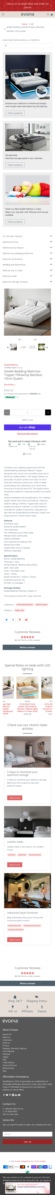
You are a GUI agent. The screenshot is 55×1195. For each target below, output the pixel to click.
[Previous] (20, 340)
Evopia (17, 1161)
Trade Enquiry (8, 1062)
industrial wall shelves (15, 929)
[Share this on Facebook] (13, 619)
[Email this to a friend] (26, 619)
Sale (4, 1071)
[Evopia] (27, 14)
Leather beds (15, 842)
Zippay (6, 1057)
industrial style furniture (32, 925)
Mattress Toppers (41, 604)
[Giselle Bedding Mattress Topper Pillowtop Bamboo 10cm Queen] (27, 312)
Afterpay (6, 1054)
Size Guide (9, 384)
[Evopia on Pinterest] (10, 1095)
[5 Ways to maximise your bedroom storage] (27, 751)
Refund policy (8, 1068)
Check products (15, 113)
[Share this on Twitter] (6, 619)
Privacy (6, 1045)
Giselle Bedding (11, 365)
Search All (7, 1034)
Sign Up (27, 1141)
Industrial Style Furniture (22, 912)
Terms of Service (10, 1065)
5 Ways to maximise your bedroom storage (22, 773)
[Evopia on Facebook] (4, 1095)
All (32, 24)
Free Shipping (8, 1051)
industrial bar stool (14, 925)
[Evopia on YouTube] (7, 1095)
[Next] (35, 340)
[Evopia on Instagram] (13, 1095)
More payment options (27, 433)
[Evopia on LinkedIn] (16, 1095)
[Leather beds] (27, 821)
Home (24, 24)
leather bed (22, 855)
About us (6, 1037)
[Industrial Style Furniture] (27, 890)
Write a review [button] (27, 647)
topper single (19, 610)
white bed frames (35, 855)
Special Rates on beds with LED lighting (27, 667)
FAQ (4, 1059)
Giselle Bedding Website (25, 604)
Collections (7, 1040)
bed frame (11, 855)
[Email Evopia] (19, 1095)
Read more (14, 798)
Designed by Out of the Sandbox (33, 1161)
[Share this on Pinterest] (19, 619)
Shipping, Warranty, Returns (15, 1048)
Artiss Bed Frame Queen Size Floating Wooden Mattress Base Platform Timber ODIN (27, 707)
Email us (6, 1043)
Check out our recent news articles (27, 727)
